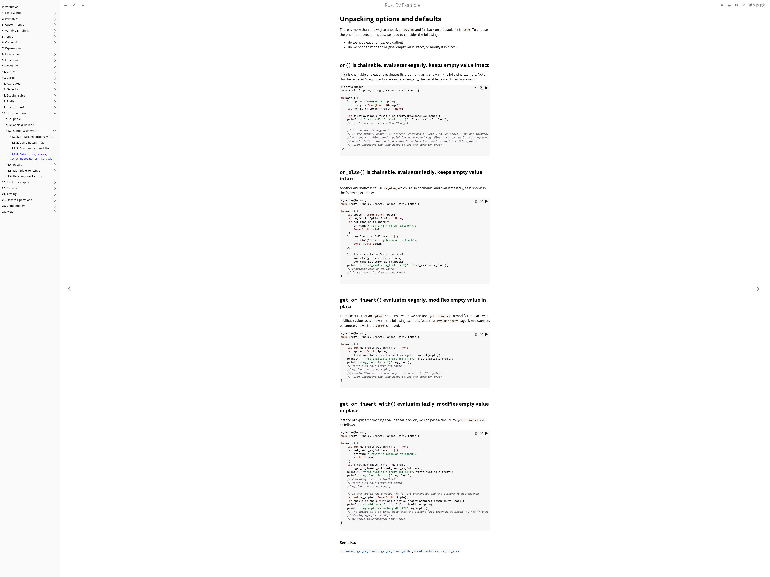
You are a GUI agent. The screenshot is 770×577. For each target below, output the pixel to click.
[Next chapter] (758, 288)
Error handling (14, 113)
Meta (8, 211)
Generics (10, 89)
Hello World (11, 13)
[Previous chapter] (69, 288)
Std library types (15, 182)
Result (14, 164)
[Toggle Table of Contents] (65, 5)
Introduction (10, 7)
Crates (8, 72)
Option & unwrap (21, 131)
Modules (10, 66)
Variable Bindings (15, 31)
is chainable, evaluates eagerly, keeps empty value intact (414, 65)
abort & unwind (20, 125)
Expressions (11, 48)
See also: (348, 542)
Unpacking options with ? (31, 137)
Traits (8, 101)
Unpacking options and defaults (390, 18)
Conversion (11, 42)
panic (13, 119)
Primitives (10, 19)
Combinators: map (27, 142)
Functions (10, 60)
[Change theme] (74, 5)
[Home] (722, 5)
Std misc (10, 188)
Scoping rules (13, 95)
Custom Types (13, 24)
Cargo (8, 78)
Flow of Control (13, 54)
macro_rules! (13, 107)
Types (7, 36)
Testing (9, 194)
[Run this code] (486, 88)
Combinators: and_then (30, 148)
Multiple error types (23, 170)
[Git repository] (736, 5)
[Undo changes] (476, 88)
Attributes (11, 83)
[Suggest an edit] (743, 5)
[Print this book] (729, 5)
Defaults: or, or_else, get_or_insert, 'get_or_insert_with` (32, 156)
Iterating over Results (24, 176)
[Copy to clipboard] (481, 88)
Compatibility (13, 206)
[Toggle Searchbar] (83, 5)
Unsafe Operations (17, 200)
